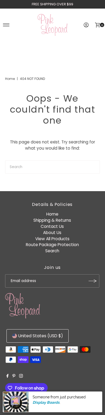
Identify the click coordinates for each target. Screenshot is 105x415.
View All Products (52, 239)
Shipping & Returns (52, 220)
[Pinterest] (13, 376)
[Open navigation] (6, 25)
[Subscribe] (92, 281)
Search (52, 251)
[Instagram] (21, 376)
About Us (52, 232)
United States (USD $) (40, 336)
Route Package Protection (52, 244)
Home (10, 78)
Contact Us (52, 226)
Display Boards (46, 402)
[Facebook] (7, 376)
